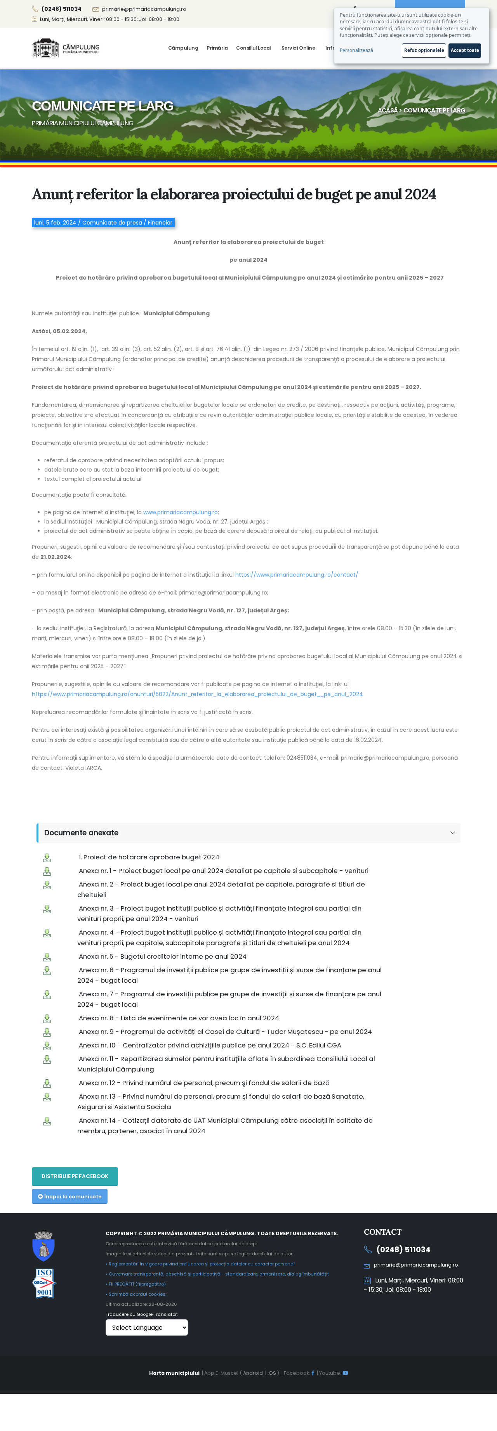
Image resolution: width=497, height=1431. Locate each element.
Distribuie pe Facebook (75, 1176)
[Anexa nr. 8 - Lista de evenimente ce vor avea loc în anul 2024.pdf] (47, 1018)
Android (253, 1373)
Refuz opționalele (424, 50)
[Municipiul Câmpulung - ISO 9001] (44, 1283)
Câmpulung (183, 48)
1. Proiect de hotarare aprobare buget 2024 (149, 857)
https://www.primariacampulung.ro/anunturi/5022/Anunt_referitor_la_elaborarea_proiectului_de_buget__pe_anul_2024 (197, 694)
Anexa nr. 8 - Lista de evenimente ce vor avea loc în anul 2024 (179, 1018)
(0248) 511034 (403, 1249)
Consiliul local (253, 48)
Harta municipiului (174, 1373)
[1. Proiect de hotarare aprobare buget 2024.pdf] (47, 857)
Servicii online (298, 48)
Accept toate (465, 50)
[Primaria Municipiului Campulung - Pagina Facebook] (313, 1373)
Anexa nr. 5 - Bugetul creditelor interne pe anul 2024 (163, 956)
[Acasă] (66, 47)
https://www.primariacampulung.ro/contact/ (296, 575)
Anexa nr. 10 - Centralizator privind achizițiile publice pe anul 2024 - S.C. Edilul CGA (210, 1045)
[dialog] (411, 36)
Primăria (217, 48)
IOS (272, 1373)
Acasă (388, 110)
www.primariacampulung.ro (180, 512)
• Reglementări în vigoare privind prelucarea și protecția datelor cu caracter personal (200, 1264)
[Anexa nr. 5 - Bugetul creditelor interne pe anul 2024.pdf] (47, 956)
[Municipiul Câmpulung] (43, 1244)
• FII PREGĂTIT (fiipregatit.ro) (136, 1284)
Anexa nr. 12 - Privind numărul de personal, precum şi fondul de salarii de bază (204, 1082)
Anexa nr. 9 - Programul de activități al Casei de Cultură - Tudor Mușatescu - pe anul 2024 (225, 1031)
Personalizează (356, 50)
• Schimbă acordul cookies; (136, 1294)
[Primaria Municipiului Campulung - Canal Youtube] (345, 1373)
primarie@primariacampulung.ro (144, 9)
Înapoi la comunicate (72, 1196)
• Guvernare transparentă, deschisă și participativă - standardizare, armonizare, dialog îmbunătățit (217, 1274)
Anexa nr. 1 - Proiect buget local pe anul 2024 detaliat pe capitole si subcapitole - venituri (223, 870)
